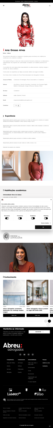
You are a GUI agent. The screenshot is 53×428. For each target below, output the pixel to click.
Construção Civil (34, 84)
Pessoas (44, 359)
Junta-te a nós (46, 362)
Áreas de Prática (11, 362)
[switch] (20, 218)
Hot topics (20, 362)
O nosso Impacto (32, 381)
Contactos (36, 1)
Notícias (20, 366)
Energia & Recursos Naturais (31, 86)
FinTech (40, 86)
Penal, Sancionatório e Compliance (35, 79)
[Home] (13, 347)
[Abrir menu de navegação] (4, 5)
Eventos (20, 372)
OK (43, 227)
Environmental (31, 367)
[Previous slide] (45, 321)
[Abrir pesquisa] (49, 6)
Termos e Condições (6, 408)
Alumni (22, 1)
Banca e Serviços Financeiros (23, 84)
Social (29, 370)
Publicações (20, 369)
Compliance (16, 90)
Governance (31, 373)
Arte (15, 84)
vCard (16, 105)
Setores (8, 366)
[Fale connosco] (49, 426)
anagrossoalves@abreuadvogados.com (23, 100)
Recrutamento (17, 1)
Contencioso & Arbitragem (20, 79)
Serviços (9, 369)
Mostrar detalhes (45, 223)
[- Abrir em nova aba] (10, 389)
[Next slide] (49, 321)
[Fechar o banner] (51, 199)
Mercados (9, 372)
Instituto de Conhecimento (28, 1)
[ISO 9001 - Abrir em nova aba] (4, 399)
